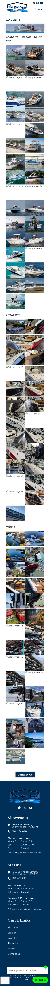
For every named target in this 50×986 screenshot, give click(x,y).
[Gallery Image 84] (34, 725)
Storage (12, 932)
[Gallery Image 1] (15, 52)
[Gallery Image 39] (34, 357)
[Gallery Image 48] (15, 435)
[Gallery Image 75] (15, 663)
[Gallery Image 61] (15, 554)
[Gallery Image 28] (34, 254)
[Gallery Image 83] (15, 725)
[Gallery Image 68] (34, 600)
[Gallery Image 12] (34, 130)
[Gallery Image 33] (15, 301)
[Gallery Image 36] (15, 342)
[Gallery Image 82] (34, 709)
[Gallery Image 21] (15, 208)
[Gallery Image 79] (15, 694)
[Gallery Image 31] (15, 285)
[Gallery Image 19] (15, 192)
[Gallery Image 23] (15, 223)
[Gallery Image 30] (34, 270)
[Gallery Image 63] (15, 569)
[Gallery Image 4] (34, 68)
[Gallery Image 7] (15, 99)
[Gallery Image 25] (15, 239)
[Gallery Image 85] (15, 740)
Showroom (14, 927)
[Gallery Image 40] (15, 373)
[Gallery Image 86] (34, 740)
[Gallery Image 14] (34, 145)
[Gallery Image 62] (34, 554)
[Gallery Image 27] (15, 254)
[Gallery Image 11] (15, 130)
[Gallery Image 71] (15, 632)
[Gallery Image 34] (15, 326)
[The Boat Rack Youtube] (41, 3)
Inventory (13, 938)
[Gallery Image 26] (34, 239)
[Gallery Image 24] (34, 223)
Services (12, 948)
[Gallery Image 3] (15, 68)
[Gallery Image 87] (15, 756)
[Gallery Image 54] (15, 482)
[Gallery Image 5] (15, 83)
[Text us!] (40, 980)
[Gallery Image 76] (34, 663)
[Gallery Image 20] (34, 192)
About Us (13, 943)
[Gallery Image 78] (34, 678)
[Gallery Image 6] (34, 83)
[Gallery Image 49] (34, 435)
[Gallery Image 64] (34, 569)
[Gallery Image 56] (15, 497)
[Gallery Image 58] (15, 513)
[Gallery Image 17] (15, 176)
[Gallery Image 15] (15, 161)
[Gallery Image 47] (34, 420)
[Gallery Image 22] (34, 208)
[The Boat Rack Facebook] (34, 3)
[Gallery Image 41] (34, 373)
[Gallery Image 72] (34, 632)
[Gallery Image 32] (34, 285)
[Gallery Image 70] (34, 616)
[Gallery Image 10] (34, 114)
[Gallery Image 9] (15, 114)
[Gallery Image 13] (15, 145)
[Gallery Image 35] (34, 326)
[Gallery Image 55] (34, 482)
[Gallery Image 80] (34, 694)
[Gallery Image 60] (34, 538)
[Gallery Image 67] (15, 600)
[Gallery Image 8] (34, 99)
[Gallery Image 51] (34, 451)
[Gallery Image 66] (34, 585)
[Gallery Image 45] (34, 404)
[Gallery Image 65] (15, 585)
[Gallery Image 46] (15, 420)
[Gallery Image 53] (34, 466)
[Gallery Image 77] (15, 678)
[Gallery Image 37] (34, 342)
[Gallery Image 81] (15, 709)
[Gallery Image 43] (34, 388)
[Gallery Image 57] (34, 497)
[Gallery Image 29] (15, 270)
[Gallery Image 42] (15, 388)
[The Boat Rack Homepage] (25, 796)
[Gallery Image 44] (15, 404)
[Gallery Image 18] (34, 176)
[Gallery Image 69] (15, 616)
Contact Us (25, 774)
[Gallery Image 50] (15, 451)
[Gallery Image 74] (34, 647)
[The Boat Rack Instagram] (37, 3)
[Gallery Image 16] (34, 161)
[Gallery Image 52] (15, 466)
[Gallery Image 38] (15, 357)
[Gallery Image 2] (34, 52)
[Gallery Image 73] (15, 647)
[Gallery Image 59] (15, 538)
